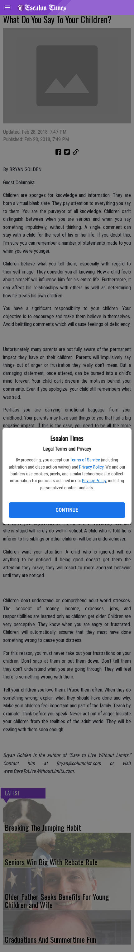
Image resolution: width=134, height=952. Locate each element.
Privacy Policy (91, 467)
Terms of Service (85, 459)
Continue (67, 510)
